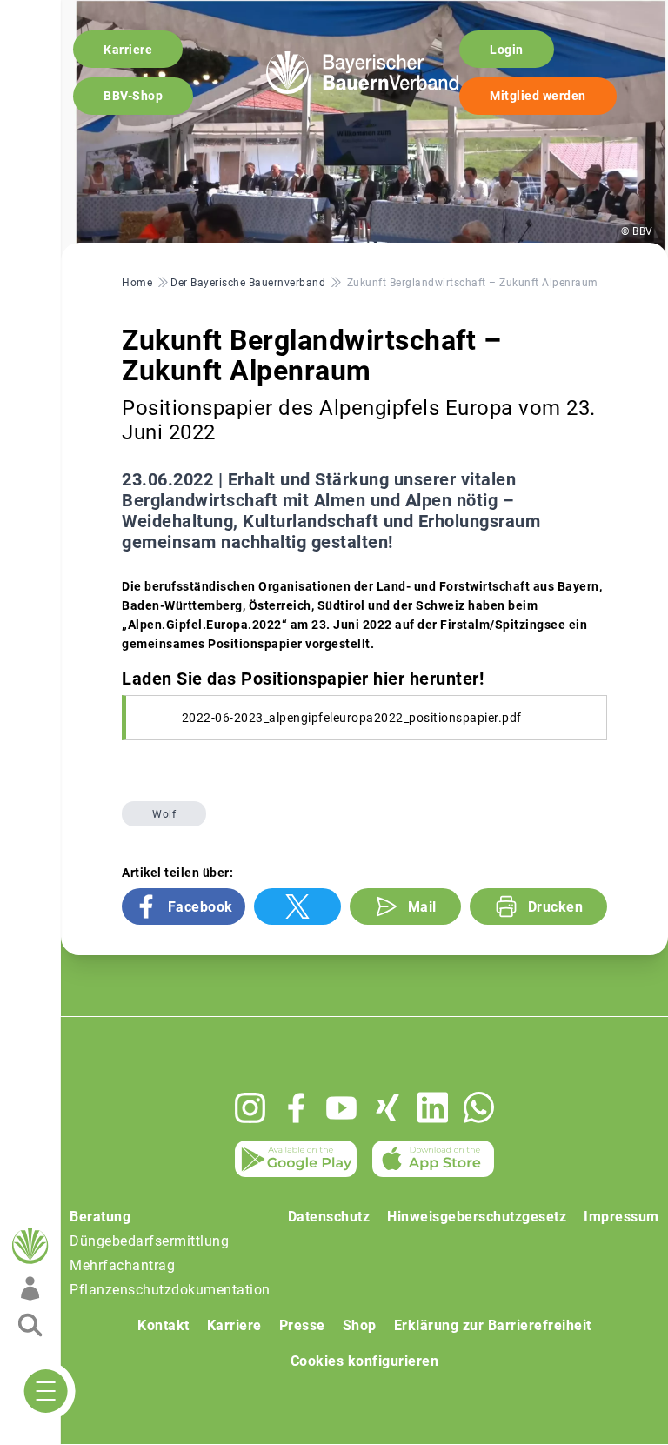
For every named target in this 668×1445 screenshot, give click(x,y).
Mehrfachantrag (122, 1265)
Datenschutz (329, 1216)
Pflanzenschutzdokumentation (170, 1289)
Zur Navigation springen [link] (74, 14)
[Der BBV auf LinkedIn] (433, 1107)
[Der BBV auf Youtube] (341, 1108)
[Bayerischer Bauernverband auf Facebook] (296, 1108)
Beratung (100, 1216)
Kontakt (163, 1325)
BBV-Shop (133, 96)
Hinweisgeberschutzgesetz (476, 1216)
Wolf (164, 814)
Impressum (621, 1216)
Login (507, 50)
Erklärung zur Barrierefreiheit (492, 1325)
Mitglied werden (538, 96)
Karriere (128, 50)
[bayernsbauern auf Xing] (387, 1108)
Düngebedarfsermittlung (149, 1241)
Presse (302, 1325)
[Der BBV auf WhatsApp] (479, 1107)
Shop (360, 1325)
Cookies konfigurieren (365, 1361)
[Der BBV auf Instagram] (250, 1108)
